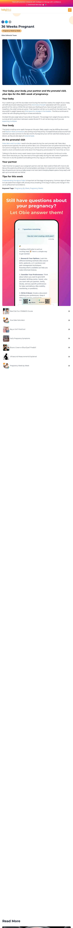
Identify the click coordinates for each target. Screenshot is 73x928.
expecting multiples (9, 121)
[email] (10, 22)
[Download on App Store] (43, 5)
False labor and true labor (11, 143)
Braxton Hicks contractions (14, 131)
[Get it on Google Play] (46, 5)
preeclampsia (29, 136)
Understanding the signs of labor (14, 180)
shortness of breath (39, 105)
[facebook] (3, 22)
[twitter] (6, 22)
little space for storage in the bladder (38, 111)
